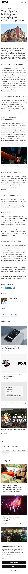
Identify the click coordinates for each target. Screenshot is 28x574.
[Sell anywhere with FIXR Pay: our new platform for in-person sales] (14, 335)
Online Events (21, 450)
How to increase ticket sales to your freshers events (11, 519)
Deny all (14, 566)
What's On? (5, 453)
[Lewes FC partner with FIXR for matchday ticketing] (14, 363)
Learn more (5, 558)
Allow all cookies (14, 562)
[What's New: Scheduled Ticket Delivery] (14, 391)
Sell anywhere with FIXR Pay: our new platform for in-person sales (13, 347)
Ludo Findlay (13, 298)
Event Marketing (17, 8)
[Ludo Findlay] (4, 301)
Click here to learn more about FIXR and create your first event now (13, 277)
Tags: (2, 284)
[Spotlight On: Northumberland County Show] (14, 418)
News (13, 450)
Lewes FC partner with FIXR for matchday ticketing (11, 375)
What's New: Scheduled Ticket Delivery (13, 403)
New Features (5, 450)
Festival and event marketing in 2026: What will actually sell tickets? (12, 487)
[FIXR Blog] (6, 2)
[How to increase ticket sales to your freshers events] (14, 505)
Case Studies (5, 446)
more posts (15, 301)
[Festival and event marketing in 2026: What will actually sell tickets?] (14, 473)
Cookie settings (14, 570)
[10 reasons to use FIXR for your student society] (14, 536)
